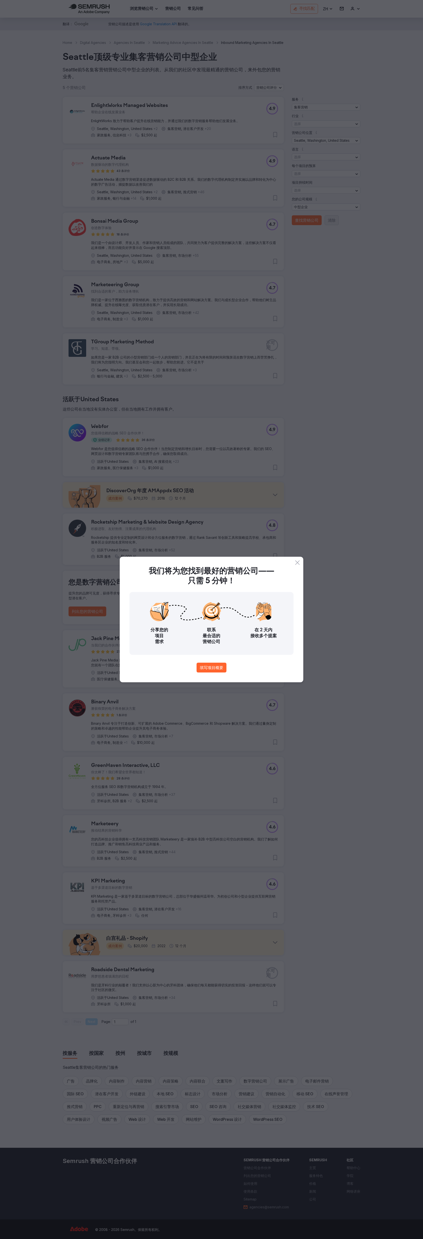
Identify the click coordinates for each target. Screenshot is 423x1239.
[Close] (297, 562)
